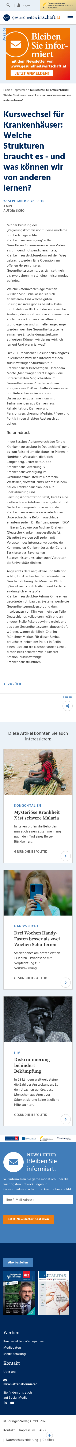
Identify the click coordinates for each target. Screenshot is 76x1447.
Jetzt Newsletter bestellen (28, 1219)
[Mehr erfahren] (12, 1138)
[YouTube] (12, 1403)
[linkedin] (5, 1403)
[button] (70, 17)
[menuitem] (9, 5)
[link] (31, 17)
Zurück (14, 684)
